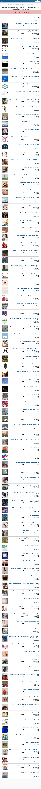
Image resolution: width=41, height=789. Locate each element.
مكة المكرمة (24, 4)
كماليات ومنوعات (16, 4)
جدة (20, 4)
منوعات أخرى (10, 4)
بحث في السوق (34, 20)
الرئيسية (32, 4)
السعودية (28, 4)
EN (1, 1)
